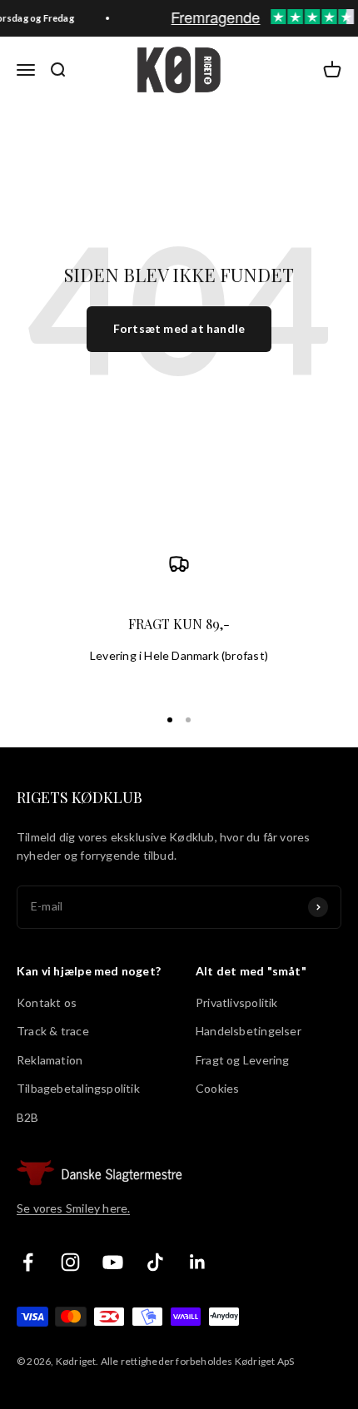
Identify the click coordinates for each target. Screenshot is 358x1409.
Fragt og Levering (243, 1060)
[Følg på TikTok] (155, 1262)
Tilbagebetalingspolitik (78, 1088)
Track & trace (53, 1031)
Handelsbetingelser (248, 1031)
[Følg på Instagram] (70, 1262)
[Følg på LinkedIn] (197, 1262)
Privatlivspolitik (237, 1002)
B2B (28, 1117)
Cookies (217, 1088)
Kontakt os (47, 1002)
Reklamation (49, 1060)
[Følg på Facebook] (28, 1262)
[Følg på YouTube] (113, 1262)
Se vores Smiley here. (73, 1208)
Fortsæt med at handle (179, 328)
